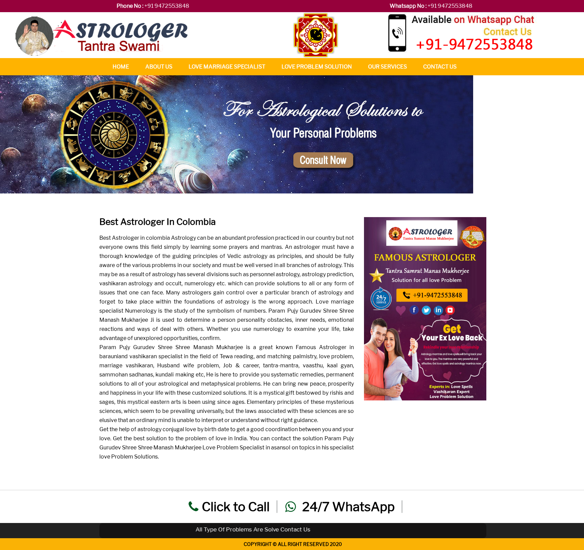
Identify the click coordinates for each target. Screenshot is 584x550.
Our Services (387, 66)
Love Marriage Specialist (227, 66)
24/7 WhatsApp (347, 506)
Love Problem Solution (317, 66)
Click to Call (236, 506)
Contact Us (440, 66)
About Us (158, 66)
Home (121, 66)
